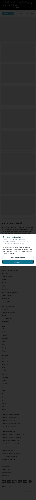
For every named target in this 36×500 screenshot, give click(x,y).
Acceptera (18, 262)
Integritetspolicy (8, 251)
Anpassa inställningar (18, 257)
